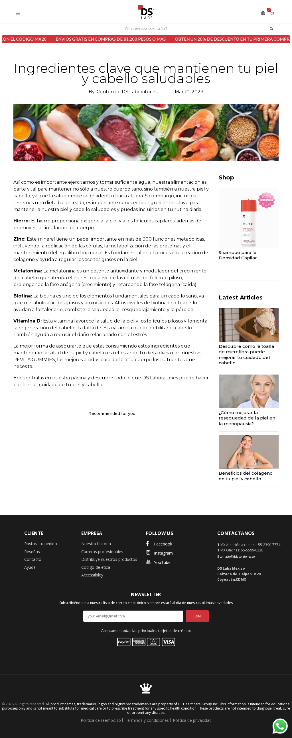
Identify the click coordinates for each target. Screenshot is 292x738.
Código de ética (95, 567)
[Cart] (272, 13)
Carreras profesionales (102, 551)
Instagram (163, 553)
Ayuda (30, 567)
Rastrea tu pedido (40, 543)
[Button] (271, 28)
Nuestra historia (96, 543)
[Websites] (263, 13)
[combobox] (146, 28)
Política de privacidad (192, 720)
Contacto (32, 559)
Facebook (163, 544)
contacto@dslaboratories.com (238, 557)
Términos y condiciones (147, 720)
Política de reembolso (101, 720)
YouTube (162, 562)
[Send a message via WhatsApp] (280, 726)
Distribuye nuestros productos (109, 559)
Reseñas (32, 551)
